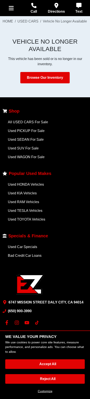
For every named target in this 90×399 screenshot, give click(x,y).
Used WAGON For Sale (26, 157)
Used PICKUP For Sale (26, 131)
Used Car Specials (22, 247)
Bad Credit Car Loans (25, 255)
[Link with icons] (7, 322)
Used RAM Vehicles (23, 202)
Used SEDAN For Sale (26, 139)
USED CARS (27, 21)
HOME (8, 21)
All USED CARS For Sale (28, 122)
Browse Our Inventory (45, 77)
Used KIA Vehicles (22, 193)
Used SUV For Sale (23, 148)
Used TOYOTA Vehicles (26, 219)
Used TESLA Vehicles (25, 210)
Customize (45, 391)
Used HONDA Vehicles (26, 184)
